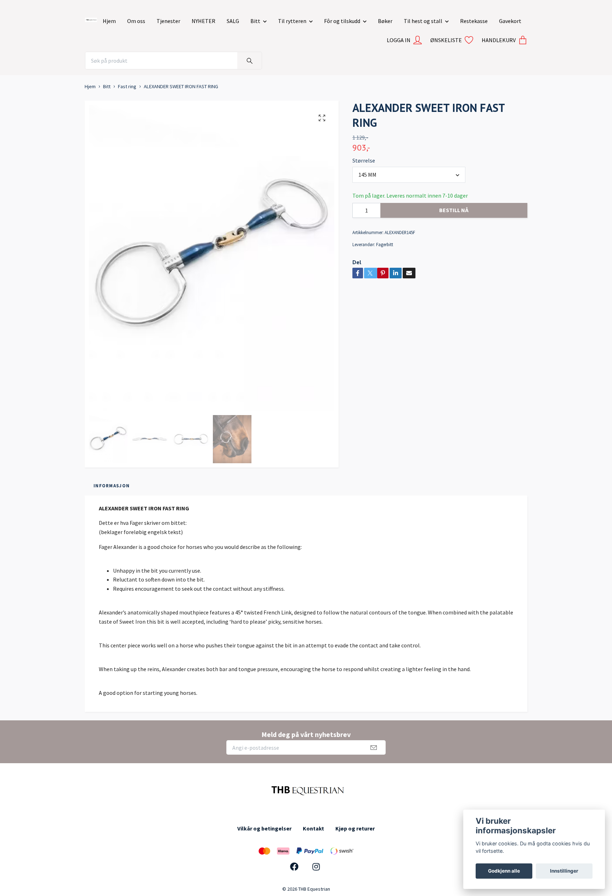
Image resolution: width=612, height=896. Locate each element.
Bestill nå (454, 210)
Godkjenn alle (504, 871)
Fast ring (127, 86)
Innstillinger (564, 871)
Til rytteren (292, 20)
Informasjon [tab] (112, 485)
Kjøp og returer (355, 828)
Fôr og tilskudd (342, 20)
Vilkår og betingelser (264, 828)
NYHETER (203, 20)
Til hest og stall (423, 20)
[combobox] (409, 174)
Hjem (109, 20)
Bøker (385, 20)
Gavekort (510, 20)
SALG (233, 20)
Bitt (255, 20)
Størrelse (363, 160)
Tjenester (168, 20)
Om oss (136, 20)
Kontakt (313, 828)
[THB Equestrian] (91, 18)
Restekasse (474, 20)
